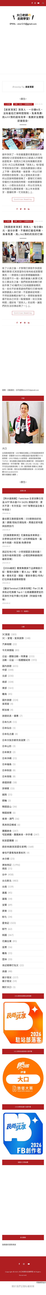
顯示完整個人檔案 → (10, 474)
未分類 (5, 858)
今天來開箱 (8, 650)
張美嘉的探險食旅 (9, 1244)
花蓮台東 (7, 941)
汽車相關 (7, 644)
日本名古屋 (8, 734)
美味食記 (7, 864)
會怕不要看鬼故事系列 (14, 852)
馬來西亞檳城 (9, 824)
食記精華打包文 (10, 965)
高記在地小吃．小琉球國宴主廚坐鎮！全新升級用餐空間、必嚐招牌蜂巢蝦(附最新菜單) (22, 555)
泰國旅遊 (7, 782)
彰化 (4, 917)
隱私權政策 (28, 1286)
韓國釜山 (7, 806)
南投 (4, 868)
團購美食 (7, 831)
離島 (4, 694)
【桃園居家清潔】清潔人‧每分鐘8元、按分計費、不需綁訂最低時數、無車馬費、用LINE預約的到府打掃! (23, 231)
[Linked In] (28, 208)
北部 (4, 675)
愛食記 (5, 923)
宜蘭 (4, 904)
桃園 (4, 935)
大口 (4, 448)
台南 (4, 886)
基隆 (4, 898)
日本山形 (7, 746)
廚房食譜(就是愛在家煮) (14, 846)
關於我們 (16, 1286)
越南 (4, 794)
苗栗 (4, 947)
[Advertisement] (23, 361)
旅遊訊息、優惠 (10, 715)
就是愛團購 (8, 840)
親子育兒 (7, 977)
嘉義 (4, 892)
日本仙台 (7, 728)
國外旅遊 (7, 700)
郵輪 (4, 800)
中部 (4, 669)
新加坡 (5, 709)
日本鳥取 (7, 776)
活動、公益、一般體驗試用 (23, 104)
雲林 (4, 959)
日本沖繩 (7, 758)
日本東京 (7, 752)
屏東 (4, 910)
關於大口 (7, 987)
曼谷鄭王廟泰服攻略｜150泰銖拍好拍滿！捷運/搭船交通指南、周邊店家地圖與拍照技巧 (22, 522)
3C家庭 (7, 104)
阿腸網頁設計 (41, 1282)
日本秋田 (7, 770)
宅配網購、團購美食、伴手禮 (17, 834)
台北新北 (7, 880)
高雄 (4, 971)
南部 (4, 681)
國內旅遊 (7, 666)
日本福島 (7, 764)
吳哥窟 (5, 703)
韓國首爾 (7, 812)
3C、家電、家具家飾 (13, 638)
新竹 (4, 929)
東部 (4, 688)
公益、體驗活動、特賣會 (15, 656)
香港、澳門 (8, 818)
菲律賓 (5, 788)
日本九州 (7, 722)
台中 (4, 874)
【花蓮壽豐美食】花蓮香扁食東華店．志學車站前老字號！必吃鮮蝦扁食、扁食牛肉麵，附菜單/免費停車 (22, 539)
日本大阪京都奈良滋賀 (14, 740)
